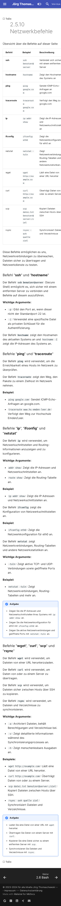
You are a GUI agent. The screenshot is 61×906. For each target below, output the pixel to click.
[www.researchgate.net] (11, 900)
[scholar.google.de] (4, 900)
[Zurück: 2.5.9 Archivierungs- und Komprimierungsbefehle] (6, 28)
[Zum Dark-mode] (39, 4)
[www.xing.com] (23, 900)
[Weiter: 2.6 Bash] (55, 28)
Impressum (10, 890)
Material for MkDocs (24, 894)
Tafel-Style (56, 4)
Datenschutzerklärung (31, 890)
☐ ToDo (7, 18)
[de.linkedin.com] (17, 900)
